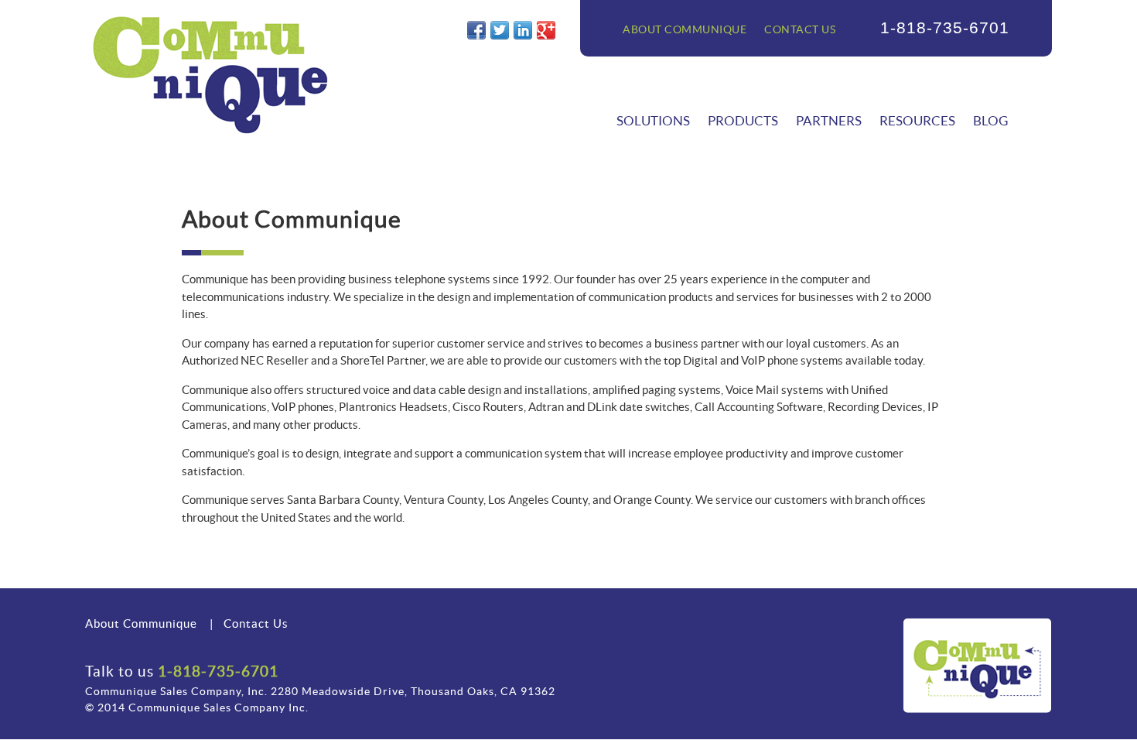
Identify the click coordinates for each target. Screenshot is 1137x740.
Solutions (653, 120)
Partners (829, 120)
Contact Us (799, 29)
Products (743, 120)
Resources (917, 120)
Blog (990, 120)
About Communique (684, 29)
